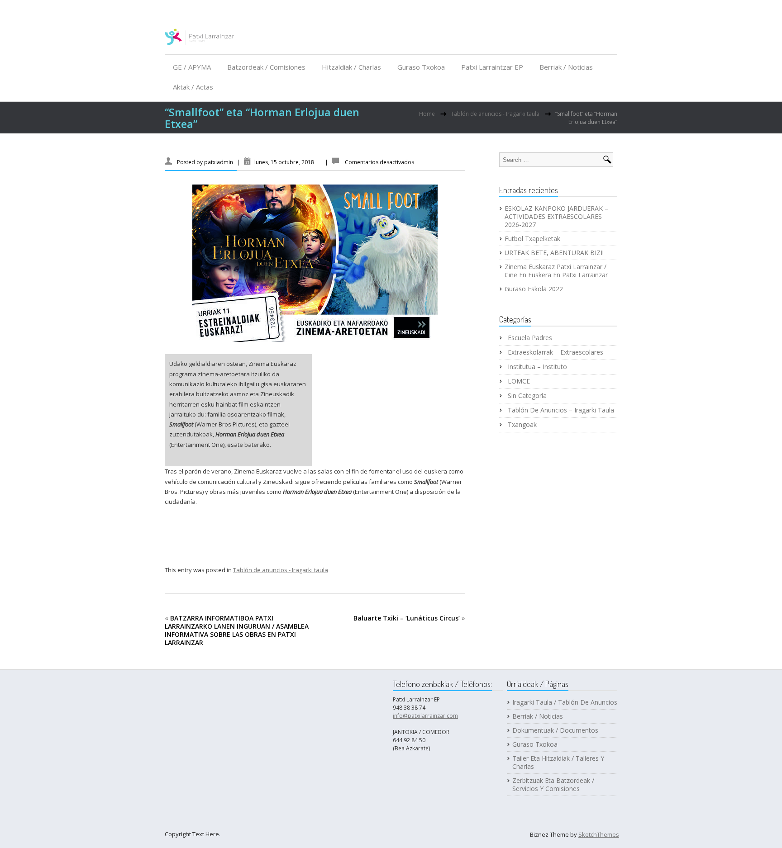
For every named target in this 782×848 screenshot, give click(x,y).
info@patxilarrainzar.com (425, 716)
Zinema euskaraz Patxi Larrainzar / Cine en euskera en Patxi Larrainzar (556, 271)
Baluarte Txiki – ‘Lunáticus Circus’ (406, 618)
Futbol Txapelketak (532, 239)
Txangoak (522, 425)
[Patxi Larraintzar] (199, 40)
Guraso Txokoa (421, 66)
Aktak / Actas (193, 86)
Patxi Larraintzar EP (492, 66)
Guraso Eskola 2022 (534, 289)
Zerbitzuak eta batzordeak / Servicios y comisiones (553, 785)
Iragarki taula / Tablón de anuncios (564, 702)
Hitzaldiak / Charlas (351, 66)
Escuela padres (530, 338)
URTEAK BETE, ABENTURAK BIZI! (554, 253)
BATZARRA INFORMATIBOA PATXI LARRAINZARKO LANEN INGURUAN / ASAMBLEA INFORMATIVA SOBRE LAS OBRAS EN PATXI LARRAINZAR (237, 630)
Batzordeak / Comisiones (266, 66)
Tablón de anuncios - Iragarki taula (495, 114)
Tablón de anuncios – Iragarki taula (561, 410)
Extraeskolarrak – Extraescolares (555, 352)
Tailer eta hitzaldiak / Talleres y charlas (558, 762)
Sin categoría (527, 396)
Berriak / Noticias (566, 66)
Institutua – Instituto (537, 367)
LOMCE (519, 381)
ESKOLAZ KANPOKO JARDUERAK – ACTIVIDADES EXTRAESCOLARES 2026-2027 (556, 216)
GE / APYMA (192, 66)
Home (427, 114)
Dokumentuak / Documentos (555, 730)
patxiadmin (218, 162)
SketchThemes (598, 834)
